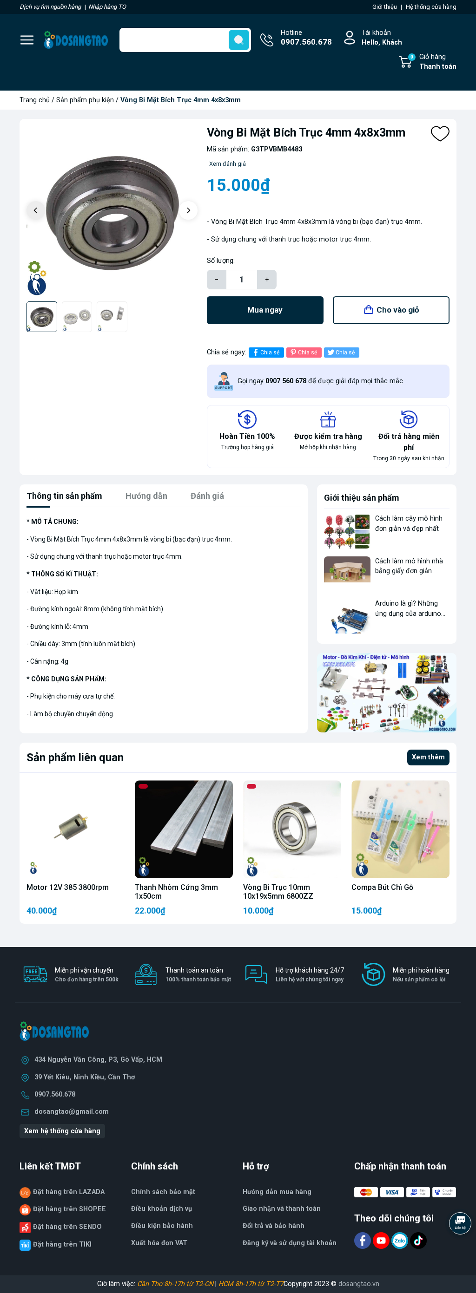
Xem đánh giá (227, 163)
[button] (188, 210)
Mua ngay (265, 309)
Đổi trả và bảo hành (273, 1226)
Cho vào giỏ (398, 309)
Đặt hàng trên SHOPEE (69, 1209)
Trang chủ (35, 100)
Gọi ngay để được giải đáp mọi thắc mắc (320, 381)
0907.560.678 (54, 1094)
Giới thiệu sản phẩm (361, 498)
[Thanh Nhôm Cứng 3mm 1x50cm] (184, 829)
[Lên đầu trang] (461, 1249)
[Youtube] (382, 1240)
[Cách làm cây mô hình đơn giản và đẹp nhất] (347, 531)
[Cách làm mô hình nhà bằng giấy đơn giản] (347, 573)
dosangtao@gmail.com (71, 1112)
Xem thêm (428, 757)
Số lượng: (221, 261)
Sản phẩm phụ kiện (85, 100)
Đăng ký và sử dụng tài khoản (290, 1243)
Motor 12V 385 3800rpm (67, 887)
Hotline (306, 38)
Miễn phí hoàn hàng (421, 974)
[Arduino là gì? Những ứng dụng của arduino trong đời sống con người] (347, 616)
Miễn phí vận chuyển (87, 974)
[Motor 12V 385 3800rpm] (75, 829)
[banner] (386, 692)
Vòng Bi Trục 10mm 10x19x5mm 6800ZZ (278, 892)
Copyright (299, 1284)
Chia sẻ (269, 352)
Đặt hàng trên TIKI (62, 1244)
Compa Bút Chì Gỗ (382, 887)
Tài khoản (382, 38)
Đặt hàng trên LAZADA (69, 1192)
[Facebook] (363, 1240)
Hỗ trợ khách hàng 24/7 (310, 974)
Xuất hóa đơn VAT (159, 1243)
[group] (112, 211)
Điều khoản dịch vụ (161, 1209)
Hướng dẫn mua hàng (277, 1192)
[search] (239, 40)
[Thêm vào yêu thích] (440, 133)
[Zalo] (400, 1240)
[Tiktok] (418, 1240)
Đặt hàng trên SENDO (67, 1227)
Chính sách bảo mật (163, 1192)
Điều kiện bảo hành (162, 1226)
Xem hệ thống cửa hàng (62, 1131)
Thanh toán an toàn (198, 974)
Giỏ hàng (433, 62)
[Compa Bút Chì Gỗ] (400, 829)
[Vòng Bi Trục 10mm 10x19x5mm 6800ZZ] (292, 829)
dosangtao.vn (358, 1284)
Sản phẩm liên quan (75, 757)
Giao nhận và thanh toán (282, 1209)
